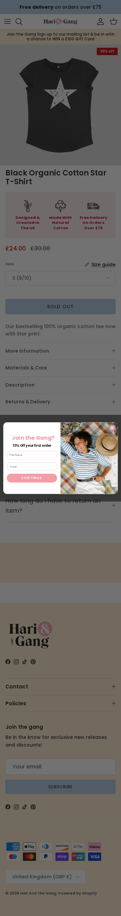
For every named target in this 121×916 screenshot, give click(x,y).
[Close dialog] (112, 428)
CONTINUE (32, 478)
